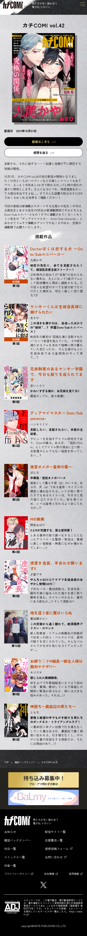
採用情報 (74, 873)
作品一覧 (10, 849)
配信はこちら (41, 142)
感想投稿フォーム (57, 849)
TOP (6, 762)
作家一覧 (10, 865)
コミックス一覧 (14, 857)
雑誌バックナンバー (25, 762)
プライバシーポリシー (17, 873)
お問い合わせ (54, 857)
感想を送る (40, 152)
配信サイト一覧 (55, 832)
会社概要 (49, 873)
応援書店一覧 (54, 840)
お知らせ (10, 832)
